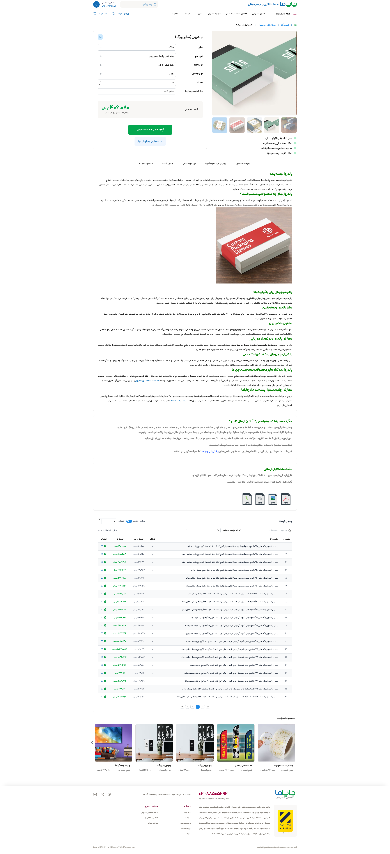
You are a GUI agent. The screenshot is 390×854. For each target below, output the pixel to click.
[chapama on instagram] (95, 794)
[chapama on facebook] (110, 794)
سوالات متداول (214, 13)
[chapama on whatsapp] (102, 794)
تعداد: (121, 521)
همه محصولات (283, 14)
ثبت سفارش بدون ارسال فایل (150, 141)
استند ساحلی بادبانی (284, 765)
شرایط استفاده (186, 828)
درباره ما (186, 13)
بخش (222, 451)
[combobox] (137, 47)
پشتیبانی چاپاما (210, 451)
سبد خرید (103, 13)
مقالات (175, 13)
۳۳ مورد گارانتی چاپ (150, 818)
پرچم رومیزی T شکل (203, 765)
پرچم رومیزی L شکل (244, 765)
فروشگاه (285, 25)
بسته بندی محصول (267, 25)
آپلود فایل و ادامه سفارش (150, 130)
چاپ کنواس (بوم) (163, 765)
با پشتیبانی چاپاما (178, 401)
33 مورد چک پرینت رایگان (236, 13)
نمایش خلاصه (139, 521)
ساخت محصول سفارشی (149, 812)
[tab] (243, 163)
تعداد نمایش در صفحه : (231, 530)
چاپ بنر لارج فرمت (122, 765)
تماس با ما (199, 13)
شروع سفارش (276, 743)
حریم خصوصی (186, 823)
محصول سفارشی (259, 13)
